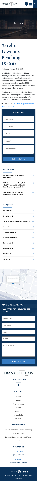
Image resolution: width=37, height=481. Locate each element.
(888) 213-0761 (18, 455)
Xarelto (11, 106)
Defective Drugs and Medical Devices (16, 221)
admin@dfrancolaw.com (19, 463)
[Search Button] (35, 4)
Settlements (8, 243)
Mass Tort (18, 441)
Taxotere (7, 254)
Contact (18, 411)
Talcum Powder (9, 248)
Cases (18, 408)
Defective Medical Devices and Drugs (18, 430)
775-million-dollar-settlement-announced (13, 176)
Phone (8, 141)
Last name (7, 325)
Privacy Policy (18, 415)
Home (18, 396)
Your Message (11, 148)
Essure (6, 227)
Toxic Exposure (18, 433)
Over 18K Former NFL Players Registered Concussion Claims (13, 193)
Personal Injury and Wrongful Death (18, 437)
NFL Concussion (9, 232)
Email (7, 134)
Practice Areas (18, 404)
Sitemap (18, 419)
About (18, 400)
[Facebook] (18, 384)
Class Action (8, 216)
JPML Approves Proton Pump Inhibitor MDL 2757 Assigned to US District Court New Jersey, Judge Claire (15, 185)
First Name (9, 119)
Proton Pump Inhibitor (11, 237)
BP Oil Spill (7, 210)
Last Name (9, 126)
